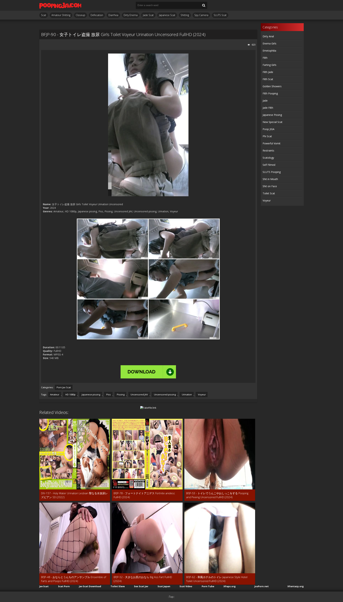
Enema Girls (269, 43)
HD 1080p (70, 394)
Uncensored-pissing (164, 394)
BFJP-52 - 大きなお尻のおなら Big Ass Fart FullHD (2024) (143, 579)
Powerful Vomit (271, 143)
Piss (108, 394)
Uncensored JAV (139, 394)
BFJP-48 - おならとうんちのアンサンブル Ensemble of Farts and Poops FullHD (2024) (73, 579)
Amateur (54, 394)
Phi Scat (267, 136)
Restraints (268, 150)
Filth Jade (268, 72)
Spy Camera (201, 15)
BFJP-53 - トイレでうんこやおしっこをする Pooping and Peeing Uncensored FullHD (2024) (217, 495)
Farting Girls (269, 65)
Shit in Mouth (270, 179)
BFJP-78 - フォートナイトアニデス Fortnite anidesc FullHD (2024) (144, 495)
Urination (186, 394)
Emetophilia (269, 50)
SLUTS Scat (220, 15)
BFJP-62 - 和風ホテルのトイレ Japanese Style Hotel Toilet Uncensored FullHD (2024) (216, 579)
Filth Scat (268, 79)
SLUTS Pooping (272, 172)
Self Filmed (269, 164)
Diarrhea (113, 15)
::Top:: (171, 596)
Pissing (120, 394)
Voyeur (201, 394)
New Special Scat (272, 122)
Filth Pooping (270, 93)
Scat (43, 15)
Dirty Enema (131, 15)
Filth (265, 57)
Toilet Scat (269, 193)
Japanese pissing (90, 394)
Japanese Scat (167, 15)
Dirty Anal (268, 36)
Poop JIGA (268, 129)
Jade (265, 100)
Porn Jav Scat (64, 387)
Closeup (80, 15)
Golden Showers (272, 86)
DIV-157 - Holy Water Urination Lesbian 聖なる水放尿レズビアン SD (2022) (74, 495)
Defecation (97, 15)
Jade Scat (148, 15)
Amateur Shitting (60, 15)
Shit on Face (270, 186)
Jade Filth (268, 107)
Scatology (268, 157)
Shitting (185, 15)
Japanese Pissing (272, 115)
